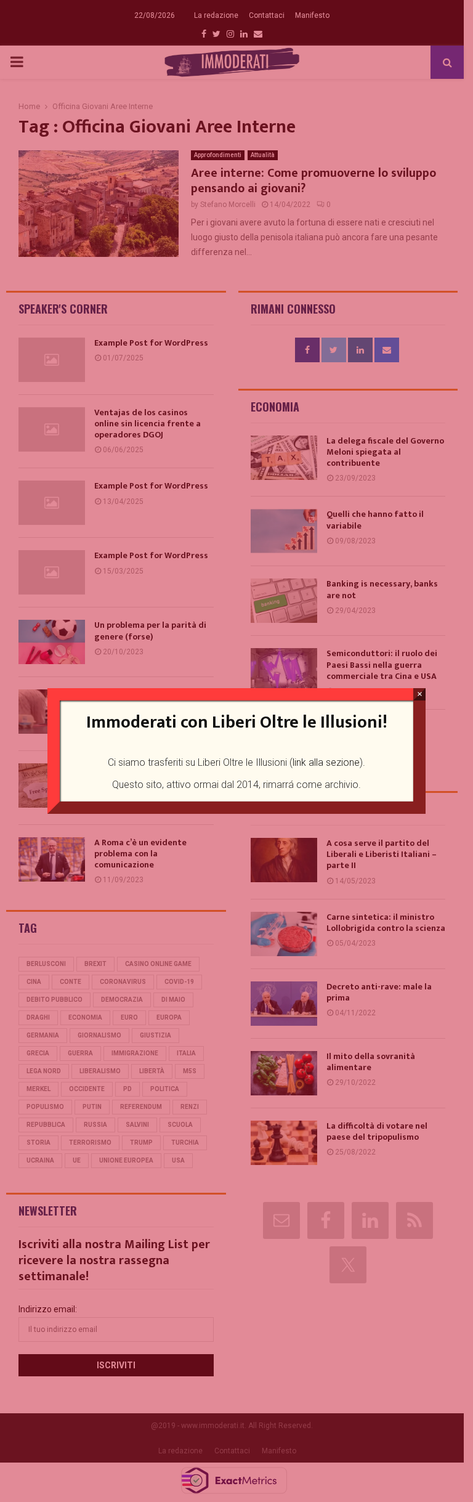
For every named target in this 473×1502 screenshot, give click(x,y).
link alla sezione (326, 762)
